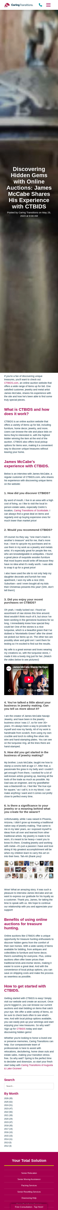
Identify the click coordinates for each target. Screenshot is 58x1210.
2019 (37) (8, 1122)
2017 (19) (8, 1129)
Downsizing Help (29, 1198)
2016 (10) (8, 1132)
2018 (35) (8, 1125)
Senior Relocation (29, 1173)
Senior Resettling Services (29, 1192)
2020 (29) (8, 1119)
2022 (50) (8, 1112)
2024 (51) (8, 1105)
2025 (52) (8, 1102)
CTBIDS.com (11, 383)
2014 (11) (8, 1139)
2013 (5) (7, 1142)
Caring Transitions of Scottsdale (31, 510)
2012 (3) (7, 1146)
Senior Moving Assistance (29, 1179)
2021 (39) (8, 1115)
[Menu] (48, 4)
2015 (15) (8, 1136)
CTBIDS (21, 1028)
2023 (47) (8, 1108)
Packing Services (29, 1185)
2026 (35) (8, 1098)
